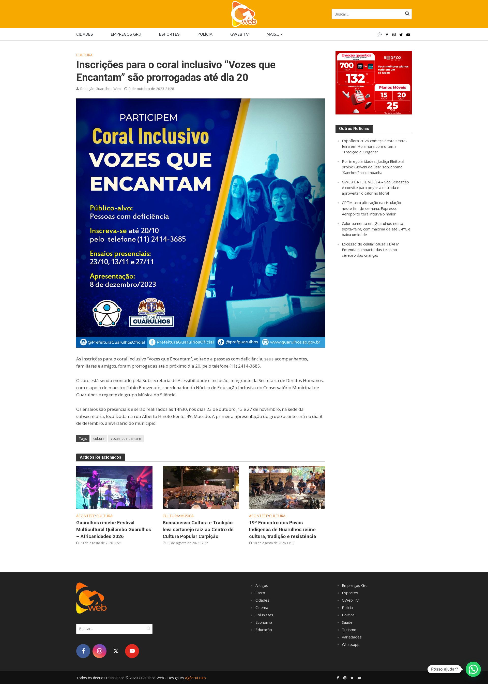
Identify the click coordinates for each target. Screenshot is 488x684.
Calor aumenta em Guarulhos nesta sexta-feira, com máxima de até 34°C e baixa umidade (376, 229)
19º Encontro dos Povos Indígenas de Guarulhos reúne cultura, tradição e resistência (282, 529)
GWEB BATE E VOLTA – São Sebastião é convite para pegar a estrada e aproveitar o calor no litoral (375, 187)
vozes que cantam (126, 438)
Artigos (261, 585)
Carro (260, 592)
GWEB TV (239, 34)
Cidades (84, 34)
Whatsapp (351, 644)
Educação (263, 629)
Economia (263, 622)
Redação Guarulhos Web (100, 88)
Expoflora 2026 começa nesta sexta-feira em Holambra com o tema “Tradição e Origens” (374, 146)
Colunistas (264, 614)
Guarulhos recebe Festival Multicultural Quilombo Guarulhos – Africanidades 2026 (113, 529)
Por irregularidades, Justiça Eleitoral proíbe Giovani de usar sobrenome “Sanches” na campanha (373, 167)
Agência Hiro (195, 677)
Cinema (261, 607)
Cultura (84, 54)
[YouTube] (132, 651)
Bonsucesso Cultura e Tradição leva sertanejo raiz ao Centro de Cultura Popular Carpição (198, 529)
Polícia (204, 34)
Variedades (352, 636)
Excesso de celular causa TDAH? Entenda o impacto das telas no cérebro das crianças (370, 249)
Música (187, 515)
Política (348, 614)
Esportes (169, 34)
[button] (473, 669)
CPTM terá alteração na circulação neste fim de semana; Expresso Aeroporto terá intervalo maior (371, 208)
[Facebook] (83, 651)
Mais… (273, 34)
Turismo (349, 629)
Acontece (85, 515)
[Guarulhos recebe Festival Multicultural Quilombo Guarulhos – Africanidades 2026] (114, 487)
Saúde (347, 622)
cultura (98, 438)
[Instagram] (99, 651)
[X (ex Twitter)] (116, 651)
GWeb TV (350, 600)
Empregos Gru (126, 34)
